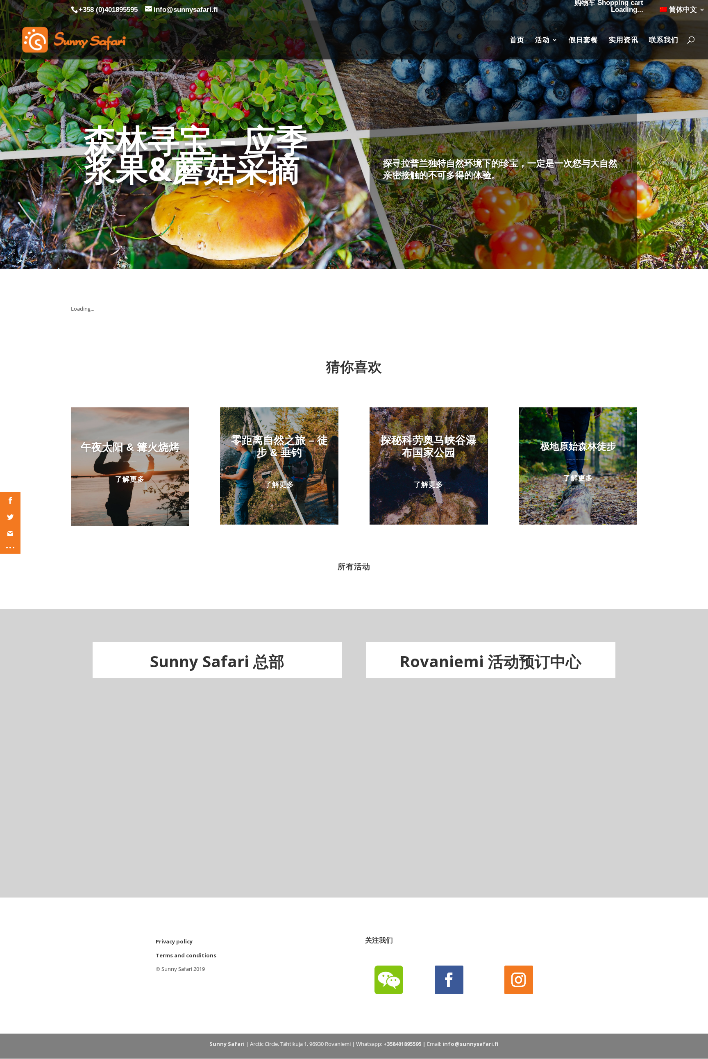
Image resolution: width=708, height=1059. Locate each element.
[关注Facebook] (449, 980)
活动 (542, 40)
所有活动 (354, 566)
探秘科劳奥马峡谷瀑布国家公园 (429, 446)
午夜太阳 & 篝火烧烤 (130, 447)
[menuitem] (682, 12)
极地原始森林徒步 (578, 446)
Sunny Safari (227, 1044)
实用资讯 (623, 40)
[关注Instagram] (518, 980)
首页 (517, 40)
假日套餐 (583, 40)
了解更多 (130, 479)
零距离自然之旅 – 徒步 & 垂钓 (279, 446)
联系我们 (663, 40)
